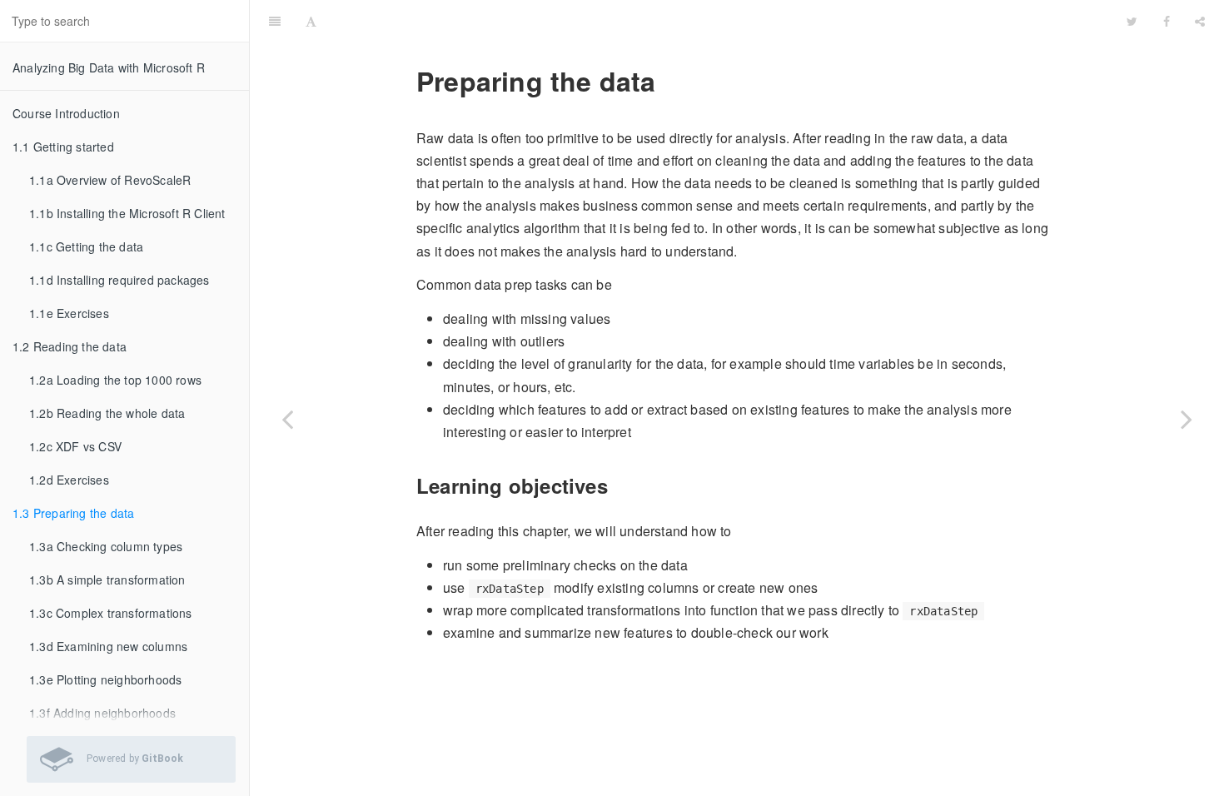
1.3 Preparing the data (73, 513)
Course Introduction (66, 113)
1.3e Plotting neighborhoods (105, 679)
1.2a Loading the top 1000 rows (115, 379)
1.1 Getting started (63, 146)
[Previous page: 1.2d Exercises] (287, 419)
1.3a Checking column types (105, 546)
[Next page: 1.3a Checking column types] (1186, 419)
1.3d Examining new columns (108, 646)
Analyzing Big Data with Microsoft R (108, 67)
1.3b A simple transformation (107, 579)
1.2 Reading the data (69, 346)
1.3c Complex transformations (110, 612)
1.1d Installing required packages (119, 279)
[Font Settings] (311, 21)
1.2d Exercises (69, 479)
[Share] (1199, 21)
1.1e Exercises (69, 313)
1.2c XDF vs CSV (75, 446)
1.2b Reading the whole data (107, 413)
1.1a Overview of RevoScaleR (110, 180)
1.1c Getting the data (86, 246)
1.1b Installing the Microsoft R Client (127, 213)
